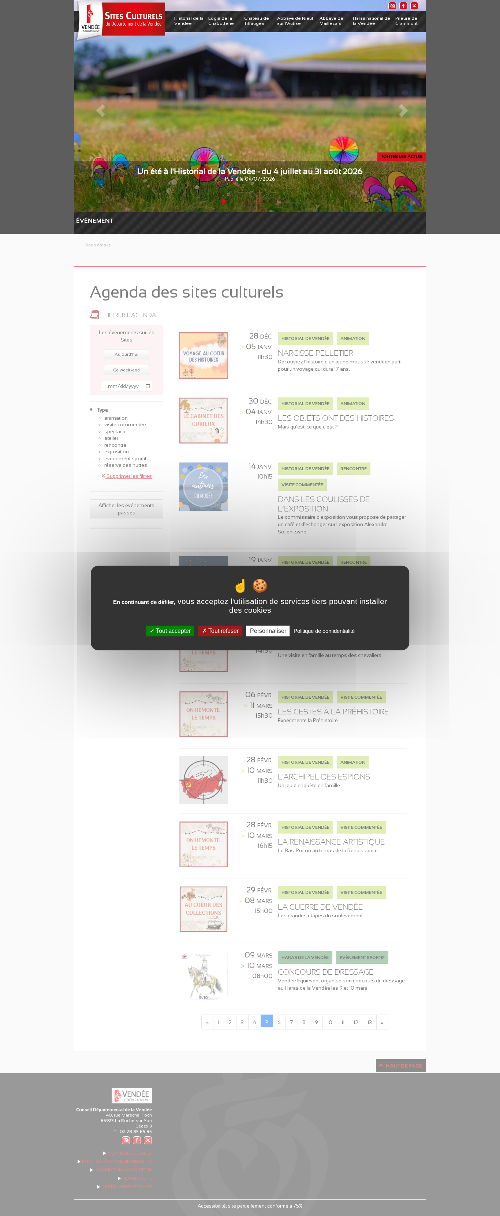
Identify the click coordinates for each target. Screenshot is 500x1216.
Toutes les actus (401, 156)
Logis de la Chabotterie (221, 21)
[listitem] (392, 5)
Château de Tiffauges (256, 21)
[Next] (399, 106)
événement (79, 220)
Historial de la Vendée (189, 21)
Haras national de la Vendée (371, 21)
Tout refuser (223, 631)
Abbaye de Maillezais (331, 21)
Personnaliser (268, 631)
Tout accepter (172, 631)
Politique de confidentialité (324, 631)
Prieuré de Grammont (406, 21)
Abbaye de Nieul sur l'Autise (295, 21)
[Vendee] (119, 21)
